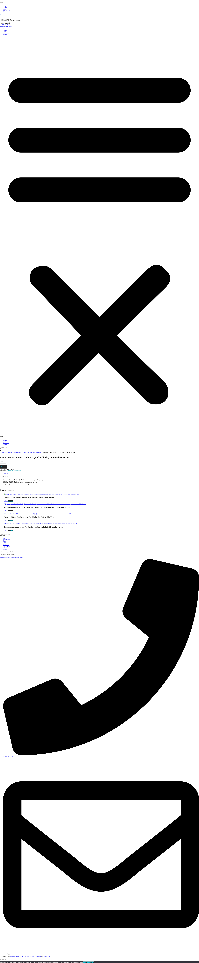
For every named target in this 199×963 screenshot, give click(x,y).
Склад (4, 31)
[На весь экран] (3, 959)
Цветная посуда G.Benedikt (18, 452)
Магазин (7, 452)
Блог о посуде (6, 33)
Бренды (5, 30)
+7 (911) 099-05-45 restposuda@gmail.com (6, 25)
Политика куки (46, 956)
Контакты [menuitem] (5, 12)
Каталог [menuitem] (5, 6)
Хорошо (85, 962)
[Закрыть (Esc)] (0, 959)
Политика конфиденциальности (32, 956)
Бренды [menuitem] (5, 7)
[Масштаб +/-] (5, 959)
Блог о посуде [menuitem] (6, 10)
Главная (2, 452)
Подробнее (91, 962)
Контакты (5, 34)
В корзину (3, 466)
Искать (2, 447)
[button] (99, 236)
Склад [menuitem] (4, 9)
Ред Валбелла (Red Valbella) (34, 452)
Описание (5, 473)
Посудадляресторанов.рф (16, 956)
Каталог (5, 28)
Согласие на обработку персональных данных (11, 557)
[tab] (101, 473)
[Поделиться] (2, 959)
